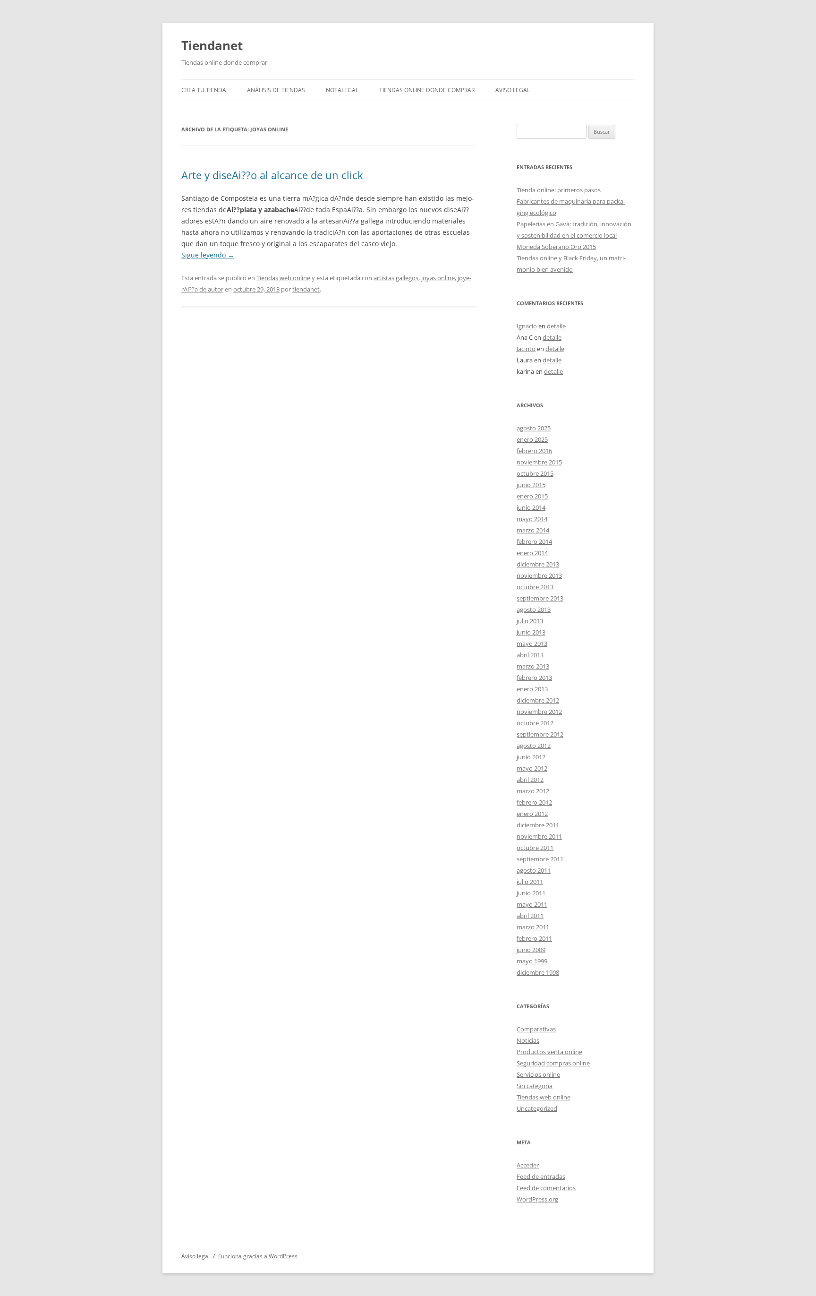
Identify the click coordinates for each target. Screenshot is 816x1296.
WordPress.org (537, 1199)
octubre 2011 (535, 847)
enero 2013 (532, 689)
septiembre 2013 (540, 598)
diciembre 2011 (538, 825)
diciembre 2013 (538, 564)
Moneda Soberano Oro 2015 (556, 246)
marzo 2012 (533, 791)
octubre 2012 (535, 723)
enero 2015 (532, 496)
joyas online (438, 278)
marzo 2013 (533, 666)
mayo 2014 (532, 519)
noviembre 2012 (539, 711)
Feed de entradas (541, 1176)
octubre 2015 (535, 473)
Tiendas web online (283, 278)
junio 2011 (531, 893)
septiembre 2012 (540, 734)
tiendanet (306, 289)
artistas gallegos (396, 278)
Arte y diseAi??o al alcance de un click (272, 175)
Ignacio (527, 326)
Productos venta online (549, 1051)
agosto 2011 (534, 870)
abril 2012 (530, 779)
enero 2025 (532, 439)
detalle (556, 326)
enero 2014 (532, 553)
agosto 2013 (534, 609)
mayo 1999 (532, 961)
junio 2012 (531, 757)
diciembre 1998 (538, 972)
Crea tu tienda (203, 90)
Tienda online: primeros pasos (559, 190)
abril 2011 (530, 915)
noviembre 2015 (539, 462)
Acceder (528, 1165)
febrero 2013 (534, 677)
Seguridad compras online (553, 1063)
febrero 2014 (534, 541)
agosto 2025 (534, 428)
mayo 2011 (532, 904)
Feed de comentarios (546, 1188)
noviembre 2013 (539, 575)
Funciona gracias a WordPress (258, 1256)
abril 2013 (530, 655)
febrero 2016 (534, 450)
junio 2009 (531, 949)
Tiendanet (212, 45)
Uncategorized (537, 1108)
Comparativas (536, 1029)
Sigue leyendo (207, 254)
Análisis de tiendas (276, 90)
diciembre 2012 (538, 700)
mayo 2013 (532, 643)
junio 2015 (531, 485)
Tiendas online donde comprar (427, 90)
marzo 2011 (533, 927)
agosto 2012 (534, 745)
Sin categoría (534, 1085)
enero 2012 (532, 813)
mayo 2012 (532, 768)
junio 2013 (531, 632)
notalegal (342, 90)
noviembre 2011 (539, 836)
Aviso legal (512, 90)
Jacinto (526, 348)
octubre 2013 (535, 587)
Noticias (528, 1040)
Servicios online (538, 1074)
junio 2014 (531, 507)
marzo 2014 (533, 530)
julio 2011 (530, 881)
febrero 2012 (534, 802)
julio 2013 (530, 621)
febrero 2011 (534, 938)
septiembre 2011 (540, 859)
